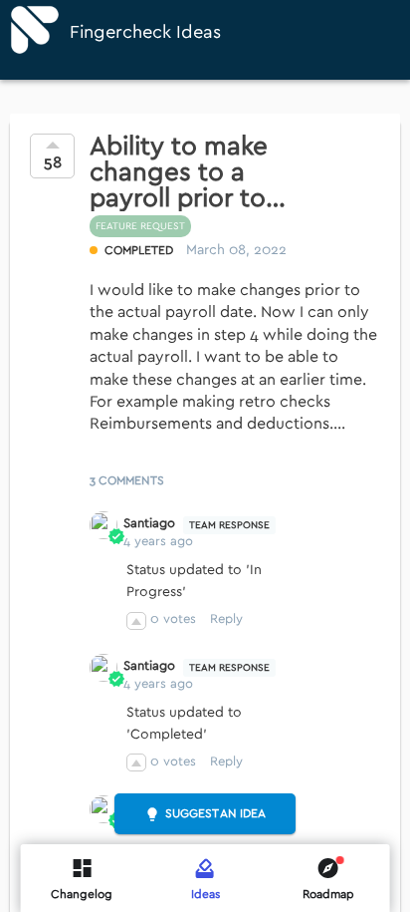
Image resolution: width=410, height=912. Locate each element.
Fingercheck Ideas (145, 32)
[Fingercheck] (35, 30)
